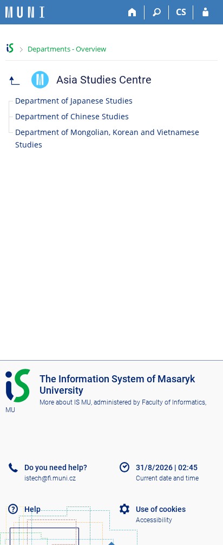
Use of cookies (161, 509)
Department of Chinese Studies (72, 116)
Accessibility (154, 520)
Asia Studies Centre (104, 79)
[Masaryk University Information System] (24, 12)
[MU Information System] (10, 48)
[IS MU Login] (205, 12)
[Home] (132, 12)
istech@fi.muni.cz (50, 478)
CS (181, 12)
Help (32, 509)
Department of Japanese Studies (74, 100)
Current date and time (167, 478)
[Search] (157, 12)
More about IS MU (65, 402)
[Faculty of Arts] (14, 79)
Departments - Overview (67, 49)
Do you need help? (55, 467)
